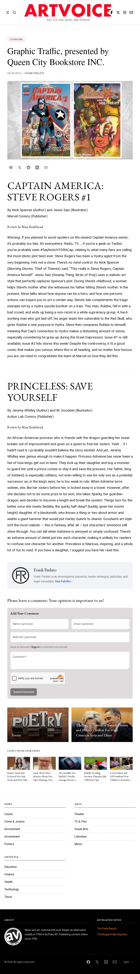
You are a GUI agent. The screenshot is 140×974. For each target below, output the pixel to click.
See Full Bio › (63, 581)
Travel (8, 897)
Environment (12, 829)
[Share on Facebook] (11, 167)
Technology (11, 889)
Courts (8, 814)
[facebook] (111, 12)
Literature (16, 39)
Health (8, 882)
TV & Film (80, 821)
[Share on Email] (46, 167)
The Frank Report (107, 928)
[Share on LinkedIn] (37, 167)
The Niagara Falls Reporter (112, 934)
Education (10, 867)
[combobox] (128, 962)
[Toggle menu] (7, 12)
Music (78, 844)
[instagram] (125, 12)
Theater (79, 814)
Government (12, 836)
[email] (131, 12)
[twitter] (118, 12)
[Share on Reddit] (28, 167)
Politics (9, 844)
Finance (9, 874)
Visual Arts (81, 829)
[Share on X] (19, 167)
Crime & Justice (14, 821)
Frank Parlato (34, 73)
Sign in (35, 647)
